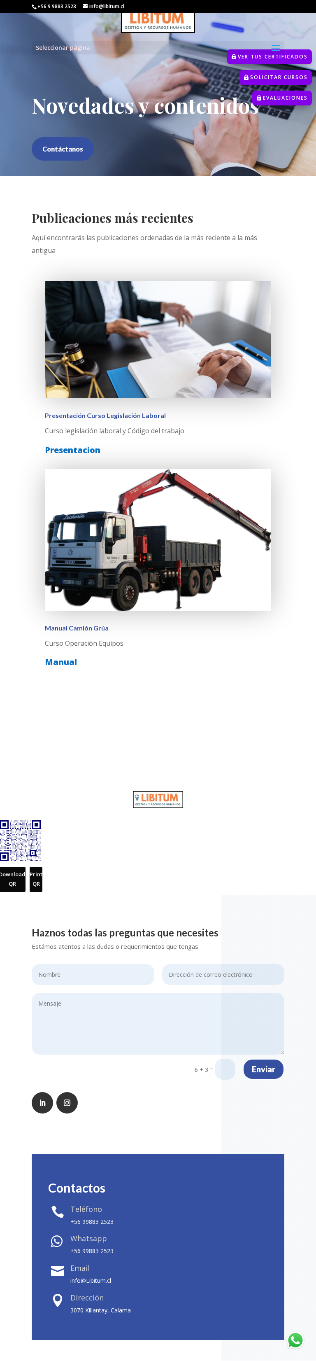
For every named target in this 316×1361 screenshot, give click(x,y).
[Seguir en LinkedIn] (42, 1103)
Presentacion (73, 449)
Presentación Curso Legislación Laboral (105, 415)
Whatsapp (88, 1238)
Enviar (263, 1069)
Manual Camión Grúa (77, 628)
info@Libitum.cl (90, 1280)
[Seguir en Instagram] (67, 1103)
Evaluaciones (285, 97)
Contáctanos (62, 149)
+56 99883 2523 (92, 1222)
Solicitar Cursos (279, 77)
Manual (61, 662)
